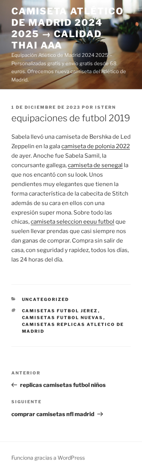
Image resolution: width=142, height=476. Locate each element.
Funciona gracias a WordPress (48, 457)
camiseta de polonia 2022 (95, 146)
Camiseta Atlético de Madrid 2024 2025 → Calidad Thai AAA (67, 28)
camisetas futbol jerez (60, 310)
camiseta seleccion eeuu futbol (72, 221)
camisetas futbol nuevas (62, 317)
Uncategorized (45, 299)
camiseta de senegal (95, 165)
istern (105, 107)
